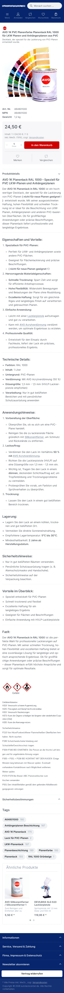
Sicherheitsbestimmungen (18, 799)
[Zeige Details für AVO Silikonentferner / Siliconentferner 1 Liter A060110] (17, 886)
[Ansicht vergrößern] (32, 74)
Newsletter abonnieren (16, 964)
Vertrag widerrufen (32, 973)
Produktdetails (11, 173)
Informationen (10, 937)
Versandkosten (36, 137)
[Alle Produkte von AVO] (4, 28)
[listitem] (32, 74)
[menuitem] (14, 819)
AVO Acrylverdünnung (26, 455)
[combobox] (44, 5)
